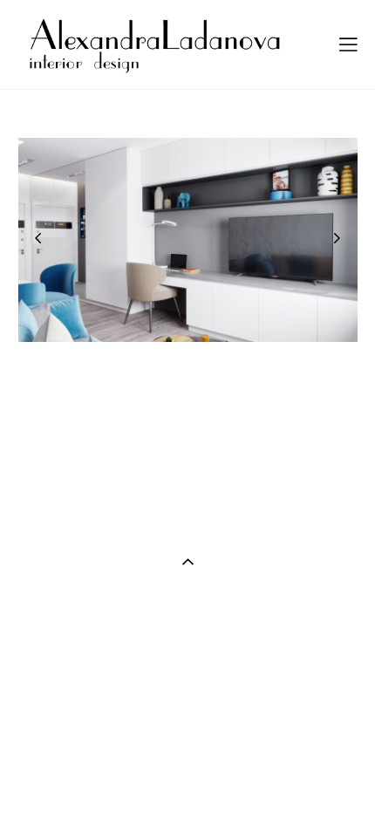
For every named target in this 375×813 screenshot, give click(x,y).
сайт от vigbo (187, 771)
